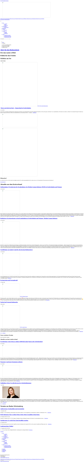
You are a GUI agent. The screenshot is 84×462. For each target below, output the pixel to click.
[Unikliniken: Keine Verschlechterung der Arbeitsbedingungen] (42, 392)
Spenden (5, 32)
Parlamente (6, 25)
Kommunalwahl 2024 (7, 37)
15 (2, 333)
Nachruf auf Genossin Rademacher (9, 302)
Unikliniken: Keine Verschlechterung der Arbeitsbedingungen (15, 383)
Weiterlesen (34, 112)
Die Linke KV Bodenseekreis (5, 19)
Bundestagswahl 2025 (7, 36)
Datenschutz (4, 450)
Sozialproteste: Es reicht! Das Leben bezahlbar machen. (14, 420)
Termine (3, 29)
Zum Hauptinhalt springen (4, 0)
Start (3, 42)
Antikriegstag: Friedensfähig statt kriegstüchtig (12, 408)
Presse (5, 24)
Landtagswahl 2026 (7, 35)
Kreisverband (4, 26)
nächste (4, 333)
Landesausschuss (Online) (6, 426)
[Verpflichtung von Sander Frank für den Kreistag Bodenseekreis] (42, 264)
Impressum (6, 33)
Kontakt (5, 31)
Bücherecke (4, 28)
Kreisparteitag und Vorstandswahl (9, 280)
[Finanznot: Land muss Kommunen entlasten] (42, 371)
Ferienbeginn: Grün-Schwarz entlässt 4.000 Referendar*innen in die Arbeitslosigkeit (21, 341)
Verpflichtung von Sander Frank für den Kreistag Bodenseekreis (16, 249)
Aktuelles (5, 23)
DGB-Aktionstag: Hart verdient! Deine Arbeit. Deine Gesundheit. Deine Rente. (20, 414)
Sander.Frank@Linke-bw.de (4, 457)
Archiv (3, 34)
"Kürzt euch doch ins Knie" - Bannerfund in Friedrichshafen (15, 108)
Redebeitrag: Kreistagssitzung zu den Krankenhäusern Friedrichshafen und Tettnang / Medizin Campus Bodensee (28, 218)
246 (3, 403)
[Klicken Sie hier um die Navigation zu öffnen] (0, 21)
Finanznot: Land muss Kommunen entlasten (11, 362)
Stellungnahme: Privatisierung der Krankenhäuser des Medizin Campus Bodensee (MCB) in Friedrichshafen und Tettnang (31, 187)
